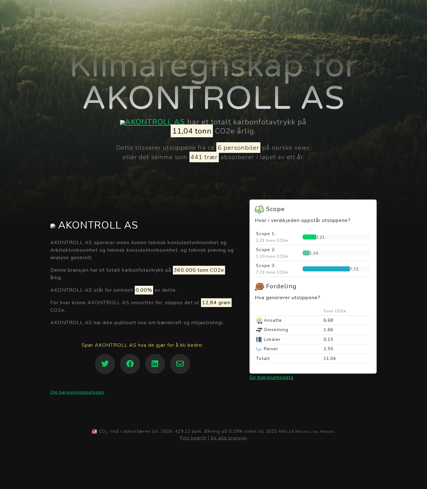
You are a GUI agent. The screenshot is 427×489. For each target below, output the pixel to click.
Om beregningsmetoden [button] (77, 392)
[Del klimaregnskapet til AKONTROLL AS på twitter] (105, 364)
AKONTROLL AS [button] (96, 225)
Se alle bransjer (229, 438)
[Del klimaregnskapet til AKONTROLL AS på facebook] (130, 364)
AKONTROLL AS (155, 122)
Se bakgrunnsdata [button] (271, 377)
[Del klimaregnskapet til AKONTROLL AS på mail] (180, 364)
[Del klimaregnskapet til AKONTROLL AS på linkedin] (155, 364)
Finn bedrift (193, 438)
